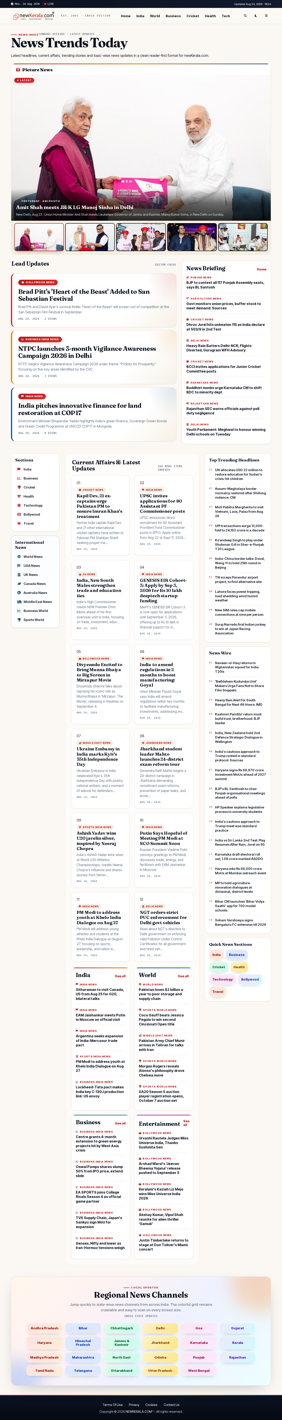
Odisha (160, 1357)
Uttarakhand (121, 1371)
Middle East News (38, 602)
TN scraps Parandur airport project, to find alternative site (238, 579)
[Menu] (266, 15)
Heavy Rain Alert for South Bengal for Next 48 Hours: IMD (238, 702)
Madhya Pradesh (44, 1357)
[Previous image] (19, 147)
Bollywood (32, 514)
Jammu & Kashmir (121, 1343)
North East (122, 1357)
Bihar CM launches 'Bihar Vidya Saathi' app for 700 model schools (239, 905)
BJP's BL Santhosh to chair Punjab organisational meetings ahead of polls (240, 793)
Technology (33, 505)
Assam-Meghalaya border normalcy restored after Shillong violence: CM (240, 493)
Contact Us (172, 1405)
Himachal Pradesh (83, 1343)
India (140, 16)
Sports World (34, 620)
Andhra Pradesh (44, 1328)
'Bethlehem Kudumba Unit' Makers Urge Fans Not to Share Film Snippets (239, 685)
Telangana (83, 1371)
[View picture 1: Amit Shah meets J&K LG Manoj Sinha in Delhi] (39, 237)
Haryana (44, 1343)
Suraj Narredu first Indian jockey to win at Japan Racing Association (240, 628)
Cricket (193, 16)
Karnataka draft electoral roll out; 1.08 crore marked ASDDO (239, 856)
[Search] (245, 15)
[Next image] (263, 147)
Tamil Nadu (44, 1371)
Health (210, 16)
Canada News (35, 584)
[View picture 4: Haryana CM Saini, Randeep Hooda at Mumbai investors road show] (192, 237)
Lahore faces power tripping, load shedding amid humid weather (237, 596)
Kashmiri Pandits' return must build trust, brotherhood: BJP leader (238, 718)
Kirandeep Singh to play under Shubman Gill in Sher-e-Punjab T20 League (239, 544)
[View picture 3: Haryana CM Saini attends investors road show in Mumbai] (141, 237)
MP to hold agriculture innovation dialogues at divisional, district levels (234, 887)
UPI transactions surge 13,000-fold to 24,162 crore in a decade (239, 528)
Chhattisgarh (121, 1328)
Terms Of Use (112, 1405)
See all (120, 976)
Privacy (134, 1405)
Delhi (160, 1328)
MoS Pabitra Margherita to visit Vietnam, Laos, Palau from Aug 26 (239, 511)
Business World (36, 611)
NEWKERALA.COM (139, 1411)
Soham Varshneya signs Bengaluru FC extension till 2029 (240, 922)
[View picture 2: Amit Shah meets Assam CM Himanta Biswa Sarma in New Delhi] (90, 237)
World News (33, 557)
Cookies (151, 1405)
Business (173, 16)
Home (126, 16)
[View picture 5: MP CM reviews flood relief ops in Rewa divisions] (243, 237)
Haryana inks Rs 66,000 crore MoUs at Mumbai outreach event (240, 871)
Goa (198, 1328)
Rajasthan (237, 1357)
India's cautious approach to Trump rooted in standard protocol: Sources (237, 755)
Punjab (199, 1357)
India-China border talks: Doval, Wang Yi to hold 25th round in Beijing (240, 563)
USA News (32, 566)
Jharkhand (160, 1343)
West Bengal (199, 1371)
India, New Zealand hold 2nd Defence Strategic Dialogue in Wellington (238, 737)
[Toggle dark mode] (255, 15)
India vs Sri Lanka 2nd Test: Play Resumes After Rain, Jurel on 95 (240, 842)
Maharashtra (83, 1357)
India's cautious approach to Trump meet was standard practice (237, 825)
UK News (31, 575)
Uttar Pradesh (160, 1371)
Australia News (35, 593)
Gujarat (237, 1328)
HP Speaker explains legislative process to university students (239, 809)
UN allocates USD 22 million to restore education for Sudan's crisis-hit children (238, 474)
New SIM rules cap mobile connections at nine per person (239, 612)
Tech (226, 16)
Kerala (237, 1343)
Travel (29, 523)
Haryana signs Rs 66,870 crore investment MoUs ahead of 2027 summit (240, 774)
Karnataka (199, 1343)
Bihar (83, 1328)
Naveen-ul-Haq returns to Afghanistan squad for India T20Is (237, 667)
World (155, 16)
